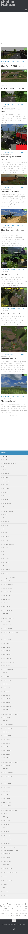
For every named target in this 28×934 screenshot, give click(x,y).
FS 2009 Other (6, 595)
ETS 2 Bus (5, 547)
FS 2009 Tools (6, 606)
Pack (6, 913)
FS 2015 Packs (6, 739)
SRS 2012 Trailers (7, 868)
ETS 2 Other (6, 562)
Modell (24, 911)
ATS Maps (5, 477)
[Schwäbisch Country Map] (14, 179)
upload (19, 915)
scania (11, 913)
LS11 (23, 908)
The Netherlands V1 (9, 401)
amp (10, 904)
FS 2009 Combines (8, 584)
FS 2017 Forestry (7, 776)
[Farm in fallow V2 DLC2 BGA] (14, 75)
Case (12, 904)
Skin (15, 913)
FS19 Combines (7, 839)
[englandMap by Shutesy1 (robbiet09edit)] (14, 137)
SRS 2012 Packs (7, 857)
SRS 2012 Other (7, 854)
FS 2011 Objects (7, 639)
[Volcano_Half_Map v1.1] (14, 297)
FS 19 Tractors (6, 824)
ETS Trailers (6, 536)
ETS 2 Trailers (6, 569)
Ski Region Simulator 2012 (9, 847)
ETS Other (5, 529)
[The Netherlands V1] (14, 384)
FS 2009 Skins (6, 603)
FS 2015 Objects (7, 735)
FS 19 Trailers (6, 828)
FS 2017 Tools (6, 794)
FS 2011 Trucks (7, 658)
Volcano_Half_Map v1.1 (10, 313)
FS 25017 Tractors (7, 802)
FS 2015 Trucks (7, 758)
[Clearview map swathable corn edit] (14, 216)
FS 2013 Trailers (7, 702)
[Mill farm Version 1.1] (14, 257)
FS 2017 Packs (6, 787)
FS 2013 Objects (7, 680)
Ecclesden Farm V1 (8, 358)
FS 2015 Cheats (7, 721)
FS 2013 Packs (6, 687)
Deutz (23, 904)
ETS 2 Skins (6, 566)
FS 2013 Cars (6, 665)
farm (24, 906)
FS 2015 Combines (8, 724)
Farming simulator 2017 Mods (10, 762)
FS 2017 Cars (6, 765)
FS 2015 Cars (6, 717)
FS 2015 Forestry (7, 728)
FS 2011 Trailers (7, 654)
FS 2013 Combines (8, 669)
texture (3, 915)
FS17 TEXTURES (7, 806)
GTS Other (5, 895)
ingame (9, 908)
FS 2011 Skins (6, 647)
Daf (16, 904)
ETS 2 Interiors (6, 555)
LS (20, 908)
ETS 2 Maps (6, 558)
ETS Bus (5, 514)
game (1, 908)
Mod (11, 911)
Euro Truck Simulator (8, 511)
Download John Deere (15, 906)
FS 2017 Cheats (7, 769)
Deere (19, 904)
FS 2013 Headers (7, 673)
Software (17, 913)
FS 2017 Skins (6, 791)
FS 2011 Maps (20, 61)
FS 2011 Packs (6, 643)
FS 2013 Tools (6, 695)
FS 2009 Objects (7, 591)
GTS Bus (5, 884)
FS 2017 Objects (7, 783)
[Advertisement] (14, 28)
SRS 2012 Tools (7, 861)
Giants (5, 909)
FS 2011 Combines (8, 625)
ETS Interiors (6, 521)
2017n (7, 904)
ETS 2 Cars (5, 551)
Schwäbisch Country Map (11, 192)
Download (5, 906)
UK (13, 915)
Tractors (5, 877)
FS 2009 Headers (7, 588)
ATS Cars (5, 470)
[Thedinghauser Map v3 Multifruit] (14, 96)
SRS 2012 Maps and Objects (10, 850)
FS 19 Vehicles (6, 835)
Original (3, 913)
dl (25, 904)
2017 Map (5, 459)
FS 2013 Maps (6, 676)
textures (7, 915)
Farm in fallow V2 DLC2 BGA (12, 88)
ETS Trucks (5, 540)
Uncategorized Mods (8, 880)
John (12, 909)
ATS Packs (5, 484)
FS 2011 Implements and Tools (11, 632)
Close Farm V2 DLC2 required (13, 66)
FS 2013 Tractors (7, 699)
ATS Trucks (5, 507)
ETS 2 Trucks (6, 573)
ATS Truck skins (7, 503)
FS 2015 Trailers (7, 754)
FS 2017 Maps (6, 780)
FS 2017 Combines (8, 772)
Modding (15, 911)
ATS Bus (5, 466)
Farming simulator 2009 (9, 578)
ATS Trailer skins (7, 496)
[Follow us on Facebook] (26, 453)
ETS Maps (5, 525)
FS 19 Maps (6, 817)
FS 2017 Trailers (7, 798)
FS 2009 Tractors (7, 610)
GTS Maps (5, 891)
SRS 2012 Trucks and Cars (10, 872)
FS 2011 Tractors (7, 651)
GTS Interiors (6, 888)
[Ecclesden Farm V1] (14, 339)
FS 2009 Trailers (7, 614)
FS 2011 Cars (6, 621)
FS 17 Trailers (6, 843)
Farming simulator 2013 (9, 662)
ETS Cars (5, 518)
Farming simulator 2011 (8, 61)
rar (9, 913)
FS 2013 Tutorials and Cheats (10, 710)
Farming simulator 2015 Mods (10, 714)
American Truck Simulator (9, 463)
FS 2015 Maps (6, 732)
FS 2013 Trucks (7, 706)
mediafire (6, 911)
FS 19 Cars (5, 813)
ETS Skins (5, 532)
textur (25, 913)
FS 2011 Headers (7, 628)
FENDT (26, 906)
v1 (21, 915)
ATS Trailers (6, 499)
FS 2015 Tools (6, 746)
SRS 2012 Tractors (7, 865)
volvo (25, 915)
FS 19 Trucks (6, 831)
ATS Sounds (6, 488)
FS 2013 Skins (6, 691)
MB (2, 911)
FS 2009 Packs (6, 599)
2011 (3, 904)
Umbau (16, 915)
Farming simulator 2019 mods (10, 810)
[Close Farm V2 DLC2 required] (14, 53)
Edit (21, 906)
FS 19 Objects (6, 820)
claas (15, 904)
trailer (11, 915)
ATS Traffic (5, 492)
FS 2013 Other (6, 684)
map (26, 909)
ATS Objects (6, 481)
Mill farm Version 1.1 (9, 274)
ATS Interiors (6, 473)
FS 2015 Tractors (7, 750)
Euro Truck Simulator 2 (9, 544)
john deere (17, 908)
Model (19, 911)
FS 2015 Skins (6, 743)
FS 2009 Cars (6, 580)
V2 (23, 915)
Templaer (22, 913)
